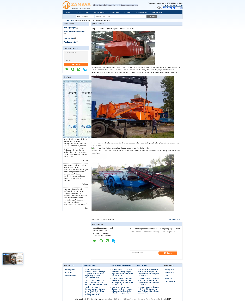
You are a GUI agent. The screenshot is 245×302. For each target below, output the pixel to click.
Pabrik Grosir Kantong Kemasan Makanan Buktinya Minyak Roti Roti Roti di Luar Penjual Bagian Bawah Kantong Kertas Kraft (95, 273)
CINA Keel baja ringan (94, 299)
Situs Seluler (170, 282)
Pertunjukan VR (99, 12)
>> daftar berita (174, 219)
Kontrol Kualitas (141, 12)
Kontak (77, 65)
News (73, 20)
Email (180, 5)
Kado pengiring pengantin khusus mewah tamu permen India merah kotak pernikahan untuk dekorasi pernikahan (122, 290)
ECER (169, 299)
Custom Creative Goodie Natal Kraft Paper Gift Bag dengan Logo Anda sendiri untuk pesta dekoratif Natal (122, 272)
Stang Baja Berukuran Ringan (74, 32)
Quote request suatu (169, 5)
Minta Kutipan (169, 273)
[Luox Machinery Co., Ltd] (78, 5)
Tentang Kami (114, 12)
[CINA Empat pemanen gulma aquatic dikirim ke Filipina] (123, 65)
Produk (78, 12)
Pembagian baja (70, 42)
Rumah (68, 12)
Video (87, 12)
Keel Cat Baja (69, 38)
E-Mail (167, 276)
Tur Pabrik (127, 12)
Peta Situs (168, 279)
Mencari (153, 17)
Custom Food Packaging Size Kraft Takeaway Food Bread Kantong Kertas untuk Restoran (96, 282)
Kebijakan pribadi (80, 299)
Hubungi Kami (157, 12)
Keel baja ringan (70, 28)
